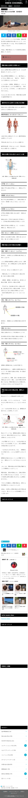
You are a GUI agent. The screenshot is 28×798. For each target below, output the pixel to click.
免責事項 (5, 791)
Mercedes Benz (7, 736)
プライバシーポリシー (14, 791)
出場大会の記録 (7, 764)
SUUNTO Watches (8, 740)
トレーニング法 (4, 9)
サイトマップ (14, 793)
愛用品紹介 (6, 769)
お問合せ (22, 791)
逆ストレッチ (6, 778)
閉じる (9, 57)
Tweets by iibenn (5, 618)
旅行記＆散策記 (7, 773)
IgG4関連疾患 (6, 731)
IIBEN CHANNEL (14, 3)
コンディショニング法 (9, 745)
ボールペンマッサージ (8, 759)
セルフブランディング (9, 750)
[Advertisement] (14, 521)
